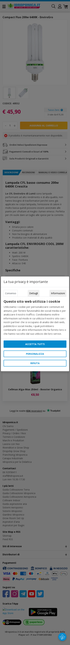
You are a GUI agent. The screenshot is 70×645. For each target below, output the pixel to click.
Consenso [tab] (10, 293)
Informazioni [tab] (58, 293)
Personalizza (35, 353)
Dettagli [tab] (33, 293)
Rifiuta (35, 363)
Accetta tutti (35, 344)
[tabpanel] (35, 317)
